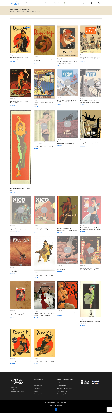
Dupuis (82, 54)
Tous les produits (38, 394)
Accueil (12, 11)
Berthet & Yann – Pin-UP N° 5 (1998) (67, 313)
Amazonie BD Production (40, 144)
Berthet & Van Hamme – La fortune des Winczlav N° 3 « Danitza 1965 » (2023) (90, 58)
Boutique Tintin (56, 3)
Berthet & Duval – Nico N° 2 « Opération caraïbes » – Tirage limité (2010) (19, 229)
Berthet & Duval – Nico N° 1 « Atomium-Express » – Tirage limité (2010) (44, 229)
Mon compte (37, 383)
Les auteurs (37, 391)
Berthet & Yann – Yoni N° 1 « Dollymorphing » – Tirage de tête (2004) (67, 230)
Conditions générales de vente (65, 394)
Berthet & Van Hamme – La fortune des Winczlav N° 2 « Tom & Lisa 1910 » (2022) (67, 101)
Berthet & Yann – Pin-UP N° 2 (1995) (44, 361)
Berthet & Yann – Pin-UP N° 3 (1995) (20, 361)
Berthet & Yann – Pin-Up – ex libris (43, 146)
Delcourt (12, 267)
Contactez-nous (61, 385)
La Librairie (68, 3)
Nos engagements (62, 391)
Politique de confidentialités (64, 388)
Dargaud (12, 55)
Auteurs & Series (36, 3)
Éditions (46, 3)
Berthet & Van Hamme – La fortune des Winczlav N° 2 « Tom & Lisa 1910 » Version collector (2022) (90, 143)
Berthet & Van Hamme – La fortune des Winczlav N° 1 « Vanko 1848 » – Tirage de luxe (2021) (67, 143)
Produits (25, 3)
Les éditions (37, 388)
